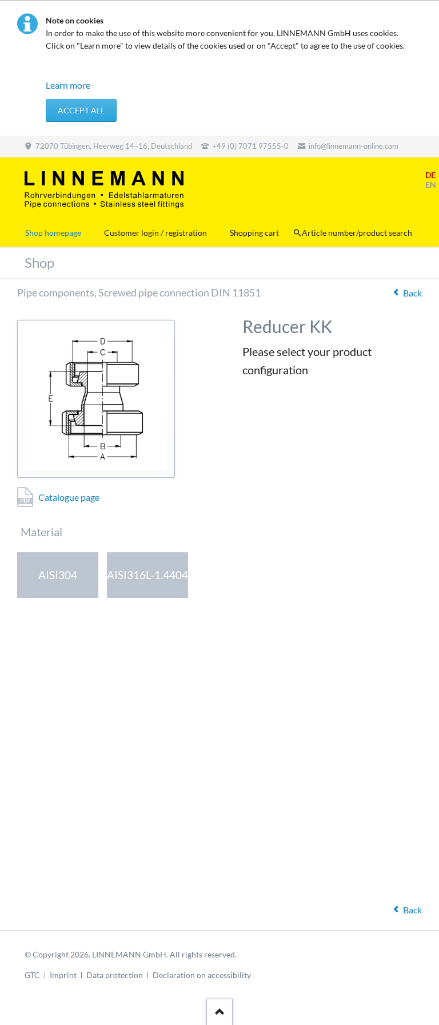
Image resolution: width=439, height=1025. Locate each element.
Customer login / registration (155, 233)
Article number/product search (357, 233)
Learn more (68, 85)
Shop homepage (53, 233)
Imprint (63, 975)
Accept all (81, 110)
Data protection (114, 975)
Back (412, 292)
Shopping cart (254, 233)
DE (430, 175)
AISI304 (57, 574)
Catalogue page (68, 497)
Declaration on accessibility (202, 975)
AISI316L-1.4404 (147, 574)
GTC (32, 975)
